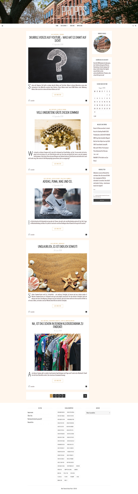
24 (94, 109)
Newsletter (30, 422)
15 (107, 102)
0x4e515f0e (70, 416)
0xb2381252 (70, 445)
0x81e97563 (61, 430)
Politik (66, 473)
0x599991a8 (61, 441)
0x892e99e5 (70, 437)
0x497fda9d (61, 434)
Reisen (73, 473)
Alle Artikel (55, 34)
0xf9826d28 (70, 462)
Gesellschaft (56, 179)
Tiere (66, 477)
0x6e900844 (70, 423)
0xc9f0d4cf (61, 448)
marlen (32, 101)
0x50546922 (70, 441)
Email (94, 189)
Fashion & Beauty (54, 321)
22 (107, 105)
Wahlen (60, 480)
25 (97, 109)
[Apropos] (69, 11)
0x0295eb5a (70, 412)
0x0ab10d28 (61, 412)
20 (102, 105)
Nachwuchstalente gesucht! (35, 419)
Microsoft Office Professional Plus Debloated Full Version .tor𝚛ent (100, 151)
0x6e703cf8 (61, 423)
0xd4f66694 (61, 452)
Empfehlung (68, 470)
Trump (72, 477)
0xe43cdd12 (61, 459)
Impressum (79, 26)
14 (104, 102)
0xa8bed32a (61, 445)
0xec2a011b (61, 462)
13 (102, 102)
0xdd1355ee (70, 452)
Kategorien (63, 26)
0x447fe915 (70, 430)
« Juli (94, 116)
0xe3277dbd (70, 459)
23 (109, 105)
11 (97, 102)
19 (99, 105)
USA (78, 477)
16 (109, 102)
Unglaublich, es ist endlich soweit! (57, 246)
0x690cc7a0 (61, 437)
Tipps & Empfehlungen (67, 321)
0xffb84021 (70, 466)
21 (104, 105)
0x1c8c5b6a (61, 416)
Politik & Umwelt (66, 179)
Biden (78, 466)
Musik (59, 473)
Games (76, 470)
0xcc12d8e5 (70, 448)
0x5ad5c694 (61, 419)
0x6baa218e (70, 419)
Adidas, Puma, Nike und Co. (57, 181)
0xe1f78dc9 (70, 455)
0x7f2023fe (61, 427)
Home (57, 26)
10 (94, 102)
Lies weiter (57, 95)
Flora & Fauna (61, 110)
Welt (66, 480)
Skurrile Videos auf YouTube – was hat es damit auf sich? (57, 39)
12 (99, 102)
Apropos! (62, 244)
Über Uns (72, 26)
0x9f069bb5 (70, 427)
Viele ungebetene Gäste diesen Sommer (58, 112)
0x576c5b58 (70, 434)
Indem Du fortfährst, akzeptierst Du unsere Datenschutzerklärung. (101, 196)
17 (94, 105)
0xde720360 (61, 455)
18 (97, 105)
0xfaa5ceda (61, 466)
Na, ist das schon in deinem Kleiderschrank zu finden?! (57, 325)
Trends (62, 34)
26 (99, 109)
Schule (60, 477)
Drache (60, 470)
